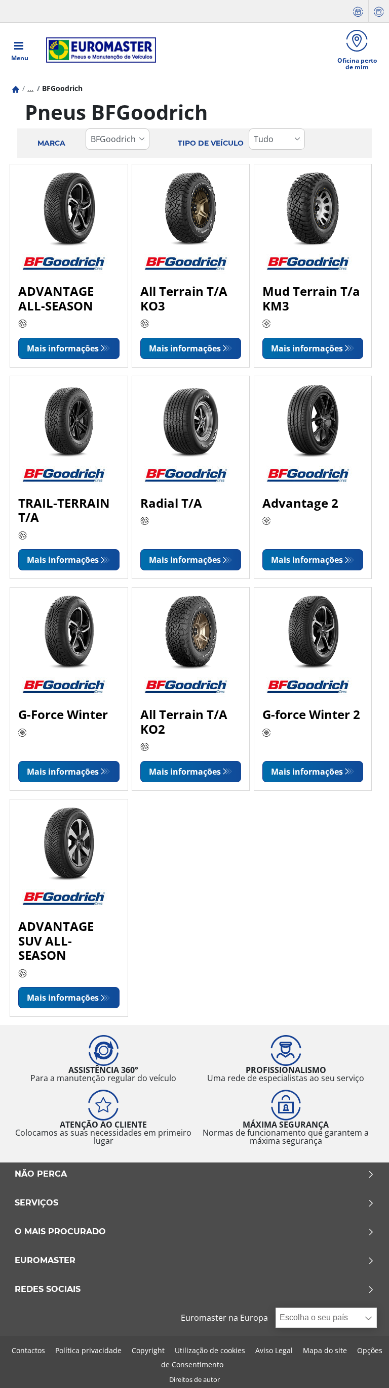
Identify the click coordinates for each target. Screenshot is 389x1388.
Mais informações (63, 348)
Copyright (148, 1350)
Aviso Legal (274, 1350)
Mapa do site (325, 1350)
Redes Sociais (48, 1289)
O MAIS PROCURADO (60, 1232)
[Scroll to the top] (362, 1366)
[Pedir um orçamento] (379, 11)
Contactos (28, 1350)
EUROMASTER (45, 1261)
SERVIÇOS (36, 1203)
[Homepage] (15, 88)
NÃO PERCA (41, 1174)
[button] (30, 88)
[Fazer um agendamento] (358, 11)
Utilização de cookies (210, 1350)
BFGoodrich (62, 88)
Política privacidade (88, 1350)
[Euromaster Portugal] (98, 50)
